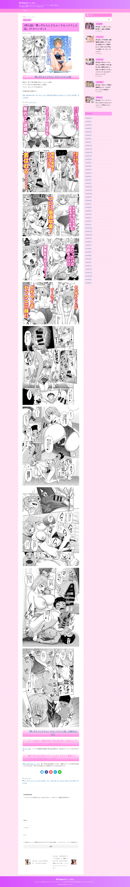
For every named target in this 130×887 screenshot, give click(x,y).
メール (25, 827)
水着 (70, 780)
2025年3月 (88, 176)
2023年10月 (88, 234)
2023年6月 (88, 248)
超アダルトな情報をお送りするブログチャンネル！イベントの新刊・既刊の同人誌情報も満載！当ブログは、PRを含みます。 (65, 882)
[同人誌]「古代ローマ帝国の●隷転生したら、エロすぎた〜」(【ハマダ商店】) (103, 87)
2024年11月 (88, 190)
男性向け (74, 780)
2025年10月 (88, 152)
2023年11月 (88, 231)
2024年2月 (88, 221)
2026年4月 (88, 131)
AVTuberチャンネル (27, 3)
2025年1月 (88, 183)
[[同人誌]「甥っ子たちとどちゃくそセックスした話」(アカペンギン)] (55, 772)
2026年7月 (88, 121)
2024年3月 (88, 217)
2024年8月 (88, 200)
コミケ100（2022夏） (40, 780)
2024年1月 (88, 224)
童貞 (25, 783)
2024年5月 (88, 210)
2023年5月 (88, 252)
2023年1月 (88, 265)
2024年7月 (88, 204)
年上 (58, 780)
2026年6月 (88, 125)
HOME (25, 10)
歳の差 (67, 780)
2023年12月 (88, 228)
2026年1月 (88, 142)
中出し (48, 780)
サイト (25, 835)
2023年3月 (88, 258)
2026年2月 (88, 138)
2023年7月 (88, 245)
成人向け (62, 780)
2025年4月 (88, 173)
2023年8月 (88, 241)
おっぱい (31, 780)
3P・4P (26, 780)
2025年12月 (88, 145)
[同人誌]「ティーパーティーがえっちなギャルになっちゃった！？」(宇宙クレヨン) (104, 102)
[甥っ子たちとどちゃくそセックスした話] (51, 147)
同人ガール (26, 749)
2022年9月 (88, 279)
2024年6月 (88, 207)
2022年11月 (88, 272)
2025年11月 (88, 149)
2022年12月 (88, 269)
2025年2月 (88, 179)
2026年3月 (88, 135)
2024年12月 (88, 186)
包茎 (52, 780)
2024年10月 (88, 193)
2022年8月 (88, 283)
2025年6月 (88, 166)
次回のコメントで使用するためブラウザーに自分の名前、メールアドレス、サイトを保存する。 (51, 842)
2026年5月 (88, 128)
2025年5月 (88, 169)
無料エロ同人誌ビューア (30, 764)
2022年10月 (88, 276)
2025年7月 (88, 162)
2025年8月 (88, 159)
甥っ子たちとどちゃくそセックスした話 (53, 77)
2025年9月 (88, 155)
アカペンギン (33, 102)
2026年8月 (88, 118)
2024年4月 (88, 214)
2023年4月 (88, 255)
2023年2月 (88, 262)
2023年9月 (88, 238)
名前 (25, 820)
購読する (91, 15)
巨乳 (55, 780)
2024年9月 (88, 197)
